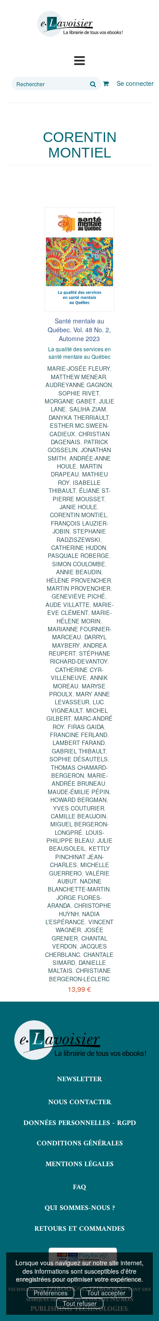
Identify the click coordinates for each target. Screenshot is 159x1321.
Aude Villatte (67, 604)
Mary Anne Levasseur (82, 698)
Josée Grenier (77, 933)
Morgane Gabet (70, 401)
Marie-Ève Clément (80, 608)
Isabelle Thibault (75, 486)
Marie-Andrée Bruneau (80, 779)
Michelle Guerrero (79, 868)
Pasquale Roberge (78, 555)
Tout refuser (80, 1303)
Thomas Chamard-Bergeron (79, 771)
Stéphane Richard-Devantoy (80, 657)
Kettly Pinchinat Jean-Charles (80, 856)
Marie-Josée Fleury (78, 368)
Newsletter (79, 1079)
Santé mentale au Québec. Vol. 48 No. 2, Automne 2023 (79, 329)
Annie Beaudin (78, 572)
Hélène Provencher (78, 580)
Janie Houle (78, 507)
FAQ (79, 1187)
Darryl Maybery (79, 641)
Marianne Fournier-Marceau (79, 633)
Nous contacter (79, 1102)
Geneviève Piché (78, 596)
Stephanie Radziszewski (81, 535)
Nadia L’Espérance (72, 918)
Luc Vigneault (77, 706)
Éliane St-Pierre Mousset (81, 494)
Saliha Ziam (87, 409)
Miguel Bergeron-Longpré (79, 828)
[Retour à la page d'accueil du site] (79, 24)
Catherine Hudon (78, 547)
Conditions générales (80, 1143)
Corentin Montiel (78, 515)
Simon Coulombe (78, 564)
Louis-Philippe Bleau (75, 836)
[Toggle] (79, 59)
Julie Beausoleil (81, 844)
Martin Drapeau (76, 470)
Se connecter (135, 83)
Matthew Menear (78, 376)
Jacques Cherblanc (76, 950)
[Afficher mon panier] (106, 83)
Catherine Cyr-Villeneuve (77, 673)
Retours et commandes (79, 1229)
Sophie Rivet (78, 393)
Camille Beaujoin (78, 816)
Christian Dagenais (80, 438)
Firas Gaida (86, 726)
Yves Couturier (78, 808)
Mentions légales (79, 1164)
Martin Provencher (78, 588)
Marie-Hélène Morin (84, 616)
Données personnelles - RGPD (79, 1123)
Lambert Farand (79, 742)
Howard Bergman (78, 799)
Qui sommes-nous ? (80, 1208)
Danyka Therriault (79, 417)
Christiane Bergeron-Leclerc (80, 974)
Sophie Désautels (78, 759)
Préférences (51, 1292)
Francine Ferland (78, 734)
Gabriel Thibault (79, 751)
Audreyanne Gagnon (78, 384)
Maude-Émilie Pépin (78, 791)
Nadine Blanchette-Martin (79, 885)
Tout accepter (106, 1292)
